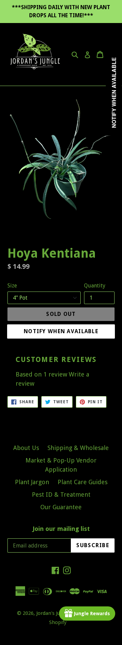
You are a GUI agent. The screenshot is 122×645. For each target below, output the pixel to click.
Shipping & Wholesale (78, 447)
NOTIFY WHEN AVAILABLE (61, 331)
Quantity (94, 285)
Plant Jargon (32, 482)
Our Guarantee (61, 507)
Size (12, 285)
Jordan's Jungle (53, 613)
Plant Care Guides (82, 482)
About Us (26, 447)
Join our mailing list (61, 528)
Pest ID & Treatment (61, 494)
